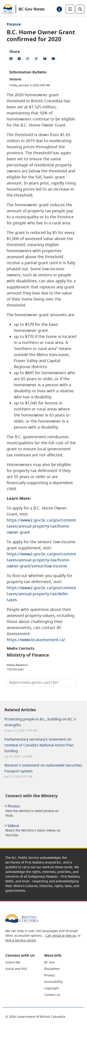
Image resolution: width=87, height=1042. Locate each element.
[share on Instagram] (28, 59)
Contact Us (52, 995)
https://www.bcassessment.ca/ (36, 639)
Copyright (51, 988)
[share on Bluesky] (45, 59)
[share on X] (20, 59)
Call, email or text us (60, 935)
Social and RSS (16, 969)
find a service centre (20, 940)
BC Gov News (32, 9)
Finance (14, 24)
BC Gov (49, 962)
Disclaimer (52, 969)
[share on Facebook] (11, 59)
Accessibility (53, 982)
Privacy (49, 975)
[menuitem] (24, 962)
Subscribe (12, 962)
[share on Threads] (37, 59)
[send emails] (54, 59)
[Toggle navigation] (70, 9)
